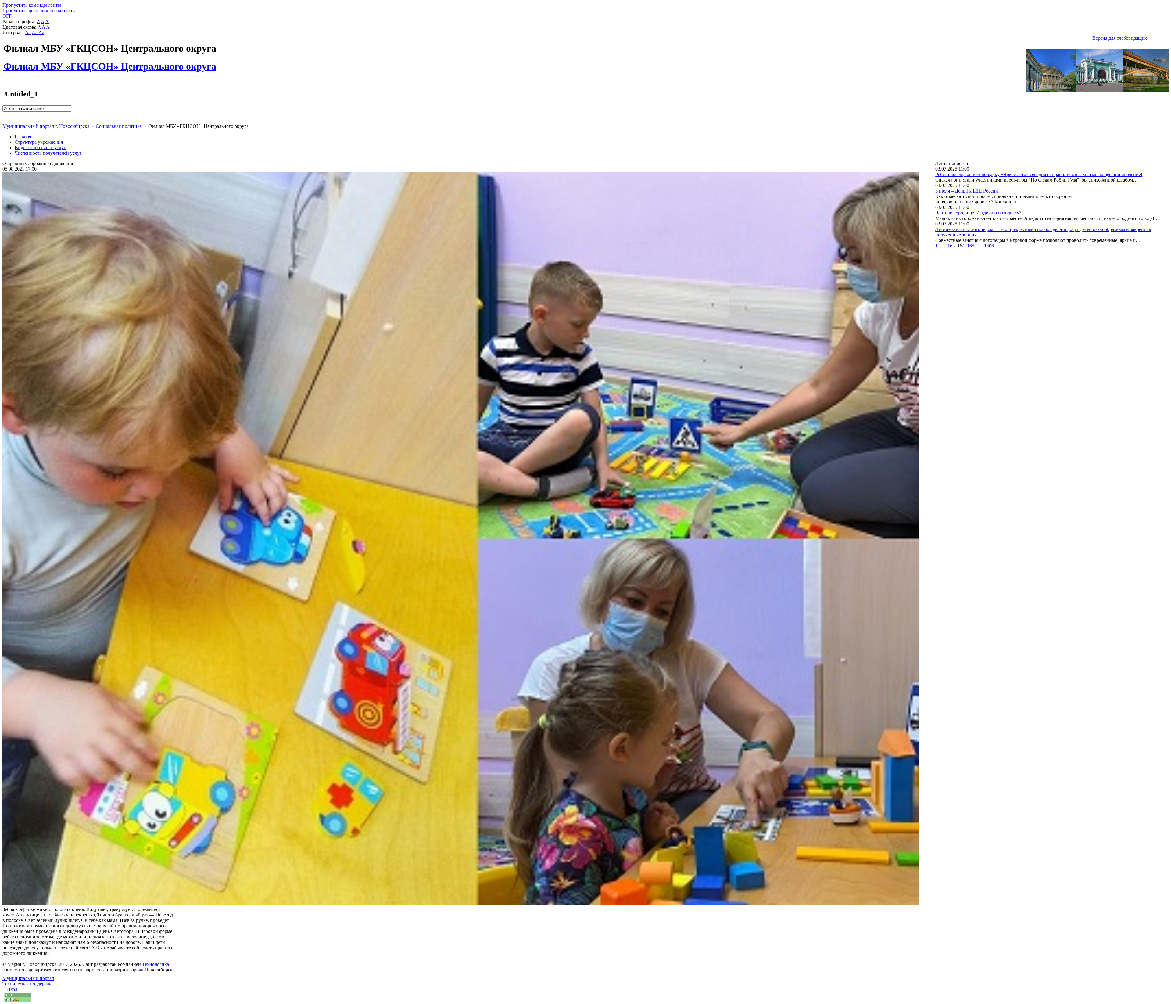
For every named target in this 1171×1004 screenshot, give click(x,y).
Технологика (155, 964)
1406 (989, 245)
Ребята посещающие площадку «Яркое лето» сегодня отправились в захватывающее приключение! (1038, 174)
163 (951, 245)
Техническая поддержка (27, 983)
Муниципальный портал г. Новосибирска (45, 126)
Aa (28, 32)
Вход (12, 989)
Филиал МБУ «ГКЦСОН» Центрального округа (109, 63)
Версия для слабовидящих (1119, 38)
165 (970, 245)
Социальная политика (119, 126)
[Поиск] (4, 114)
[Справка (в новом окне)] (5, 119)
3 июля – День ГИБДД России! (967, 190)
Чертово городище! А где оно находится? (978, 212)
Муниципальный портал (28, 978)
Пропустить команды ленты (31, 5)
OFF (7, 16)
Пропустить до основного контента (39, 10)
